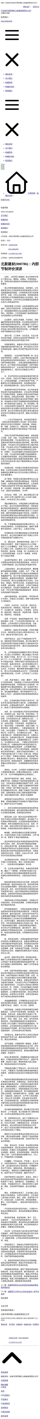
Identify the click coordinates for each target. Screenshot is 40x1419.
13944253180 (13, 245)
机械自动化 (5, 200)
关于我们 (4, 216)
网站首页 (26, 7)
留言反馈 (4, 1416)
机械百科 (4, 220)
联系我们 (4, 228)
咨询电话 (4, 1408)
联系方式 (36, 7)
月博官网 (31, 193)
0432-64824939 (6, 21)
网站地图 (4, 1385)
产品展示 (4, 1399)
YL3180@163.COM (15, 1342)
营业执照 (4, 1372)
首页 (2, 1391)
